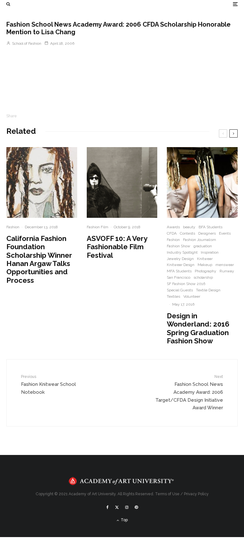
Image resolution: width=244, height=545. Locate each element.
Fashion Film (97, 227)
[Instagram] (127, 507)
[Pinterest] (136, 507)
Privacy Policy (196, 494)
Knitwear (205, 258)
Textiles (173, 296)
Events (225, 233)
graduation (202, 246)
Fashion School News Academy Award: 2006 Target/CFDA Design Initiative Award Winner (189, 392)
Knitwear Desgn (180, 265)
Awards (173, 227)
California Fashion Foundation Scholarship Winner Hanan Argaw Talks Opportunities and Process (39, 259)
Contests (187, 233)
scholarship (203, 277)
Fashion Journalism (199, 239)
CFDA (172, 233)
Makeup (205, 265)
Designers (207, 233)
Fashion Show (178, 246)
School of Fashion (26, 43)
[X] (117, 507)
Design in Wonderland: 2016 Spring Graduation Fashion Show (198, 328)
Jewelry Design (180, 258)
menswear (224, 265)
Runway (227, 271)
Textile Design (208, 290)
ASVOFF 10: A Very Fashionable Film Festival (117, 246)
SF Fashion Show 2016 (186, 284)
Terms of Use (167, 494)
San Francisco (178, 277)
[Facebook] (107, 507)
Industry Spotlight (182, 252)
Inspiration (210, 252)
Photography (205, 271)
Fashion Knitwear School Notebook (48, 384)
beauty (189, 227)
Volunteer (191, 296)
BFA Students (210, 227)
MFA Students (179, 271)
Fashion (12, 227)
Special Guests (180, 290)
